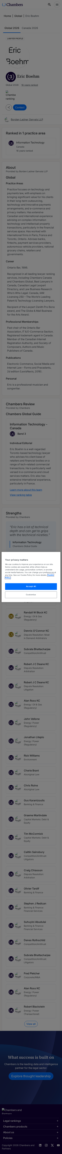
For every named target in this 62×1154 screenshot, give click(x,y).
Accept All (31, 586)
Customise (31, 595)
